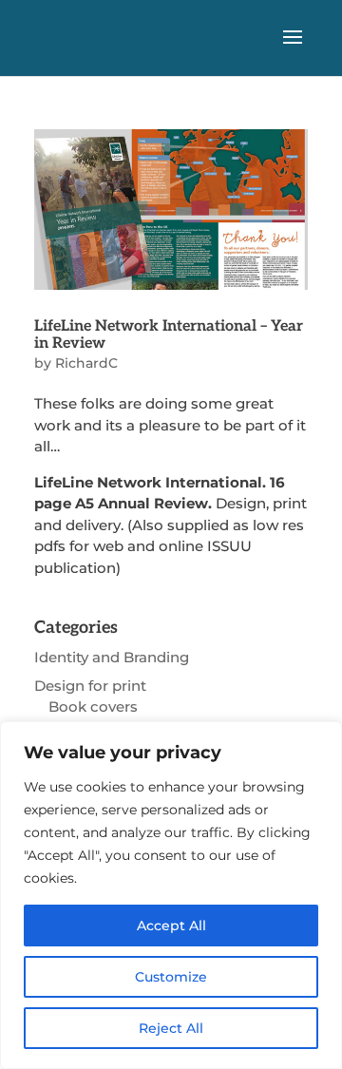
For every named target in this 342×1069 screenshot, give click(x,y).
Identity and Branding (111, 657)
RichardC (86, 363)
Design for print (90, 686)
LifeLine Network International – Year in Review (168, 335)
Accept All (171, 925)
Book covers (93, 706)
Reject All (171, 1028)
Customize (171, 976)
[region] (171, 895)
